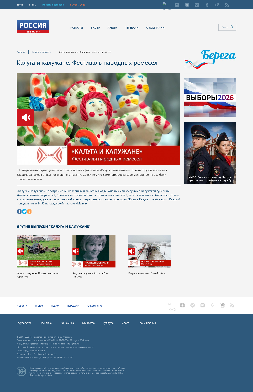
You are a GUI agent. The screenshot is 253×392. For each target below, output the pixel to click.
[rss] (227, 5)
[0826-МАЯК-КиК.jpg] (98, 120)
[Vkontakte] (197, 5)
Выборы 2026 (77, 4)
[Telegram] (187, 5)
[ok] (207, 5)
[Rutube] (217, 5)
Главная (21, 51)
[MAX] (167, 5)
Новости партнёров (53, 4)
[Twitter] (24, 211)
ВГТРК (32, 4)
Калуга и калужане (42, 51)
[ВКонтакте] (19, 211)
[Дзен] (177, 5)
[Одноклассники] (29, 211)
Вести (20, 4)
